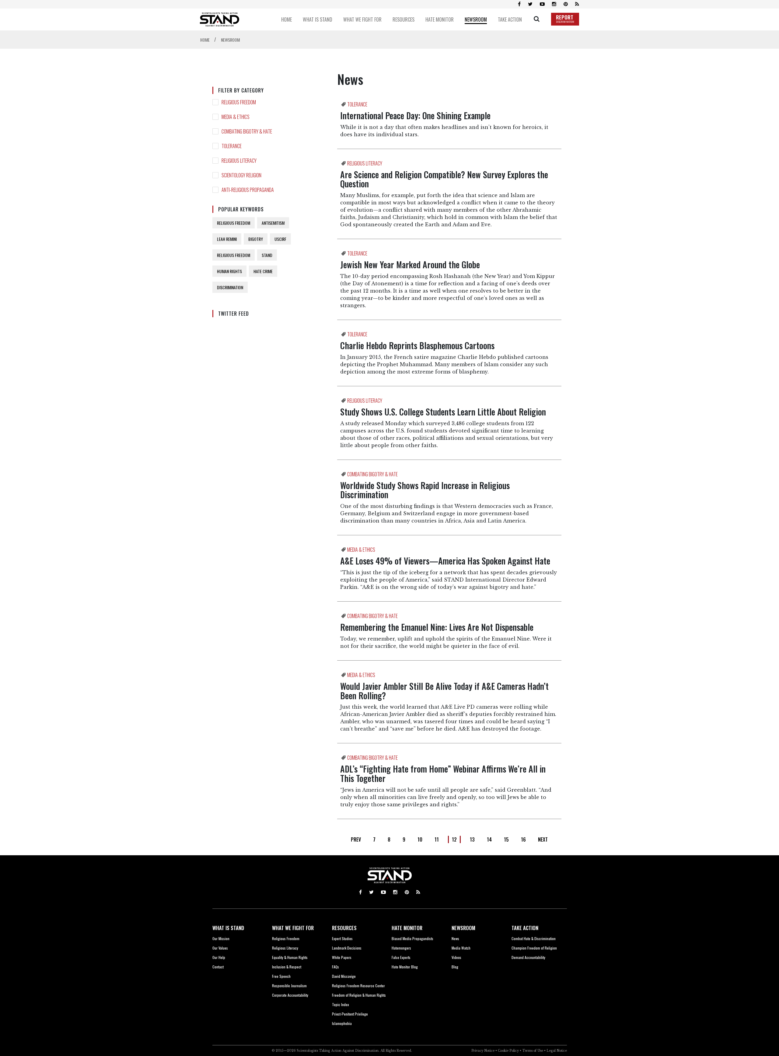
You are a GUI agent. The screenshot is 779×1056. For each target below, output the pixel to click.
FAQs (335, 966)
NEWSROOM (463, 928)
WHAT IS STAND (228, 928)
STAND (267, 255)
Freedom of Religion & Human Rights (359, 995)
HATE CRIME (263, 271)
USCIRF (280, 239)
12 (454, 839)
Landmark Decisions (347, 947)
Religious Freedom (285, 938)
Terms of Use (532, 1051)
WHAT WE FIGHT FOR (293, 928)
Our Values (220, 947)
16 (523, 839)
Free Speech (281, 976)
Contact (218, 966)
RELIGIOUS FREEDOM (239, 102)
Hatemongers (401, 947)
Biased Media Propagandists (412, 938)
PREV (356, 839)
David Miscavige (344, 976)
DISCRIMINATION (230, 287)
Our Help (218, 957)
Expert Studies (342, 938)
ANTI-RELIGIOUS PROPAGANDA (248, 189)
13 (472, 839)
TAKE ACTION (525, 928)
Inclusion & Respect (286, 966)
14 (489, 839)
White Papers (341, 957)
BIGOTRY (255, 239)
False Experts (401, 957)
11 (437, 839)
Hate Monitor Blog (405, 966)
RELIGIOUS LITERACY (239, 160)
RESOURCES (344, 928)
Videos (456, 957)
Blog (455, 966)
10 (419, 839)
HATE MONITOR (407, 928)
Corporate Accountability (290, 995)
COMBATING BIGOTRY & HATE (247, 131)
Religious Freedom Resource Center (358, 985)
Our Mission (220, 938)
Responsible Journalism (289, 985)
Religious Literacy (285, 947)
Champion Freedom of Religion (534, 947)
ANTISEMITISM (273, 223)
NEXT (543, 839)
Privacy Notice (482, 1051)
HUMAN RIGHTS (229, 271)
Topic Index (340, 1004)
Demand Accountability (528, 957)
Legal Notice (557, 1051)
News (455, 938)
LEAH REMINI (227, 239)
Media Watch (461, 947)
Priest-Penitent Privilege (350, 1013)
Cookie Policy (508, 1051)
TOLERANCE (232, 146)
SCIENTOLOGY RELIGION (241, 175)
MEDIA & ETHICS (236, 116)
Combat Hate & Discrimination (534, 938)
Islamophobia (342, 1023)
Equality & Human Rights (290, 957)
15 (506, 839)
